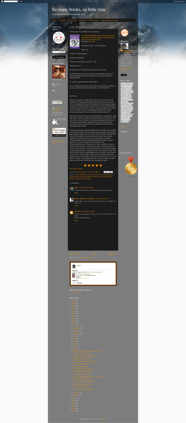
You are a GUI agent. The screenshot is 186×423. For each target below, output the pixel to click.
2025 (73, 303)
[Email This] (104, 172)
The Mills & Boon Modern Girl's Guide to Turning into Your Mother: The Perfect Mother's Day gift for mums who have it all (98, 37)
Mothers (89, 176)
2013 (73, 406)
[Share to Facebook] (110, 172)
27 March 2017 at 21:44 (101, 198)
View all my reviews (76, 169)
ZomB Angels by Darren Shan (82, 374)
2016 (73, 398)
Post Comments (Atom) (85, 257)
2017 (73, 324)
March (75, 349)
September (77, 333)
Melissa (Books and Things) (83, 198)
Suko (76, 187)
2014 (73, 403)
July (74, 339)
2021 (73, 313)
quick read (102, 176)
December (76, 326)
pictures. (95, 176)
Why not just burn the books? (82, 371)
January (76, 395)
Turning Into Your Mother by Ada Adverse (85, 356)
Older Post (111, 254)
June (75, 341)
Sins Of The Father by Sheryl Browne (84, 361)
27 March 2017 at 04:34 (85, 187)
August (75, 336)
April (75, 346)
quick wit (109, 176)
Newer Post (74, 254)
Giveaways (83, 20)
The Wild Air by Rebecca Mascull (83, 369)
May (74, 344)
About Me (62, 20)
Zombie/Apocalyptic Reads (109, 20)
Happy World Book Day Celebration (84, 389)
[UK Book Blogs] (131, 177)
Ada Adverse (96, 39)
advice (90, 174)
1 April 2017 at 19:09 (87, 211)
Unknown (77, 211)
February (76, 392)
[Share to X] (108, 172)
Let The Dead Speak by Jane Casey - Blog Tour (87, 376)
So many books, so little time (79, 9)
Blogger (104, 419)
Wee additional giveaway (80, 366)
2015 (73, 401)
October (76, 331)
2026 (73, 301)
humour (101, 174)
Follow (123, 126)
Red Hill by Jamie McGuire (81, 364)
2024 (73, 306)
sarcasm (72, 179)
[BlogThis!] (106, 172)
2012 (73, 408)
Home (54, 20)
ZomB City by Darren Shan (81, 386)
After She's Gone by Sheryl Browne (84, 381)
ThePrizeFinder (74, 292)
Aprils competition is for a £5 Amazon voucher (87, 351)
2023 (73, 308)
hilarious (95, 174)
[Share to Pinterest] (112, 172)
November (76, 328)
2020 (73, 316)
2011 (73, 411)
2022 (73, 311)
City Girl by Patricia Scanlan (81, 353)
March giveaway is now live (81, 384)
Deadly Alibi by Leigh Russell (82, 359)
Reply (76, 193)
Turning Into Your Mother (83, 179)
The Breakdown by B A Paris (81, 379)
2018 (73, 321)
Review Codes (93, 20)
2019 (73, 318)
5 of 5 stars (91, 41)
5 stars (77, 174)
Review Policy (72, 20)
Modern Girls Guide (81, 176)
